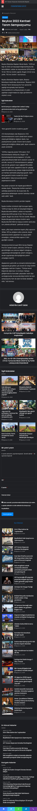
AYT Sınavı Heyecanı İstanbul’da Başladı (17, 1)
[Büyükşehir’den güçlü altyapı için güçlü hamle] (27, 404)
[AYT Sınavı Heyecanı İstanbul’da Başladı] (7, 550)
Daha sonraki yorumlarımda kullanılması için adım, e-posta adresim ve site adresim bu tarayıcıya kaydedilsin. (18, 505)
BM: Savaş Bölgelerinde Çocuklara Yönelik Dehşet (23, 669)
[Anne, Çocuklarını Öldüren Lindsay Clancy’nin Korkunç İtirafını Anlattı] (7, 701)
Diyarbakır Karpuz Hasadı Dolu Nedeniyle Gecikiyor (26, 435)
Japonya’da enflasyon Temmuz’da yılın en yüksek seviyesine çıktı (10, 414)
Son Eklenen (18, 523)
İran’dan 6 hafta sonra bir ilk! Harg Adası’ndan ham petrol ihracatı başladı (23, 558)
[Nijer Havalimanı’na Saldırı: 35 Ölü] (7, 653)
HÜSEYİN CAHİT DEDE (11, 29)
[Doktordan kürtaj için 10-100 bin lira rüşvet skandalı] (7, 644)
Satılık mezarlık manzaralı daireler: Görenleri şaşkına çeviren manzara (24, 691)
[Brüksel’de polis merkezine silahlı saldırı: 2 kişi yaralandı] (7, 598)
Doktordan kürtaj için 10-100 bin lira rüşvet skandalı (24, 643)
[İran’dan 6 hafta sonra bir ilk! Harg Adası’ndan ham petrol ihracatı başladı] (7, 559)
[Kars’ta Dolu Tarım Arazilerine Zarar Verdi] (10, 427)
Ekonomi (13, 13)
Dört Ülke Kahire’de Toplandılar (21, 530)
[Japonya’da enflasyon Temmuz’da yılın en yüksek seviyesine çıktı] (10, 404)
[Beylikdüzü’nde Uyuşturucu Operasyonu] (7, 541)
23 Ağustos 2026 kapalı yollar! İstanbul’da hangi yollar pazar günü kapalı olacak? (23, 680)
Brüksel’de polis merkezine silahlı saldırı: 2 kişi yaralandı (24, 598)
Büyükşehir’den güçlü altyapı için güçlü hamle (27, 413)
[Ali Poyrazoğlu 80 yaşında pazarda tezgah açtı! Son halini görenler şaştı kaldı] (7, 580)
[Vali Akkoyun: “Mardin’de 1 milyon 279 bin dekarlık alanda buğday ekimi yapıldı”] (10, 380)
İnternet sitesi (6, 495)
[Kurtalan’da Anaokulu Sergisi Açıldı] (7, 635)
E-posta (4, 487)
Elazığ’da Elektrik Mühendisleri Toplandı (27, 388)
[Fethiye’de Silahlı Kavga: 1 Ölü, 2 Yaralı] (7, 662)
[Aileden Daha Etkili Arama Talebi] (7, 626)
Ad (3, 480)
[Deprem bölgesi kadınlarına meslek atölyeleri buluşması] (7, 617)
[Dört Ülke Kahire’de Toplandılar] (7, 532)
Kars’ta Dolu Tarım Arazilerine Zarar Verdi (8, 435)
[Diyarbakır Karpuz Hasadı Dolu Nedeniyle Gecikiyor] (27, 427)
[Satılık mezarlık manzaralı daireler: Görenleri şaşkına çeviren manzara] (7, 691)
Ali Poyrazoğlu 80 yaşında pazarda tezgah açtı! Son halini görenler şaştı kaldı (23, 579)
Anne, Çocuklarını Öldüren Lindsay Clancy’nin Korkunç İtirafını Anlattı (24, 701)
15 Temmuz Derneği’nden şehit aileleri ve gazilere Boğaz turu (23, 607)
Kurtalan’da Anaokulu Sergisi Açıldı (22, 634)
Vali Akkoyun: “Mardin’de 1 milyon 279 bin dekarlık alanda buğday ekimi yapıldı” (9, 391)
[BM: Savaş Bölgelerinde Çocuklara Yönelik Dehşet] (7, 671)
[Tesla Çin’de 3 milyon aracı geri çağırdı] (7, 118)
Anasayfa (6, 13)
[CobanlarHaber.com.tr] (18, 6)
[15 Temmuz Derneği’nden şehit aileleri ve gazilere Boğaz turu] (7, 608)
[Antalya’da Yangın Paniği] (7, 589)
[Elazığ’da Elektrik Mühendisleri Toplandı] (27, 380)
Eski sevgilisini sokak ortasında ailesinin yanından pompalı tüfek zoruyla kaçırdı (23, 569)
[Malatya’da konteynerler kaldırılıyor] (7, 711)
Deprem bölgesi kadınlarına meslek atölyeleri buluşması (24, 616)
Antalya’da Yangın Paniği (23, 587)
